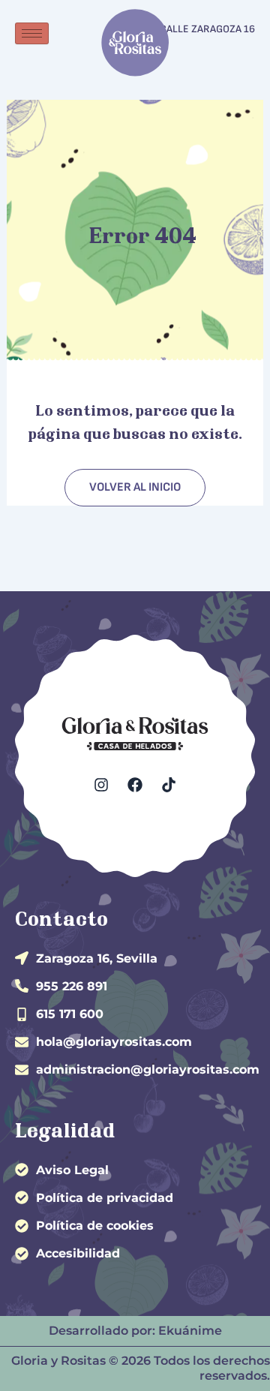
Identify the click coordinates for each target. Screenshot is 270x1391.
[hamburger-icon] (32, 33)
